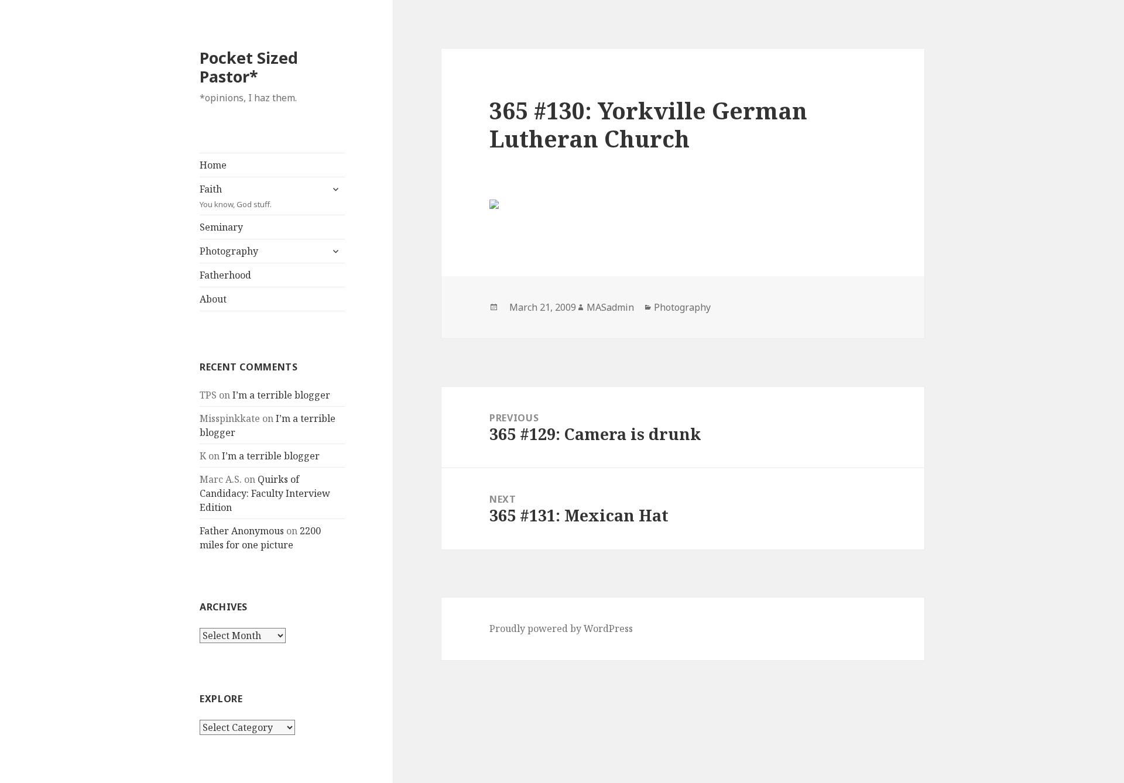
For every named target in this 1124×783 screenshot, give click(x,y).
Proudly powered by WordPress (561, 628)
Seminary (221, 227)
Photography (229, 251)
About (213, 299)
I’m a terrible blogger (281, 395)
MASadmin (610, 307)
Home (213, 165)
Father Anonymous (242, 530)
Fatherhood (225, 275)
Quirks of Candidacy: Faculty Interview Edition (265, 493)
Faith (236, 196)
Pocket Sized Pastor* (249, 67)
